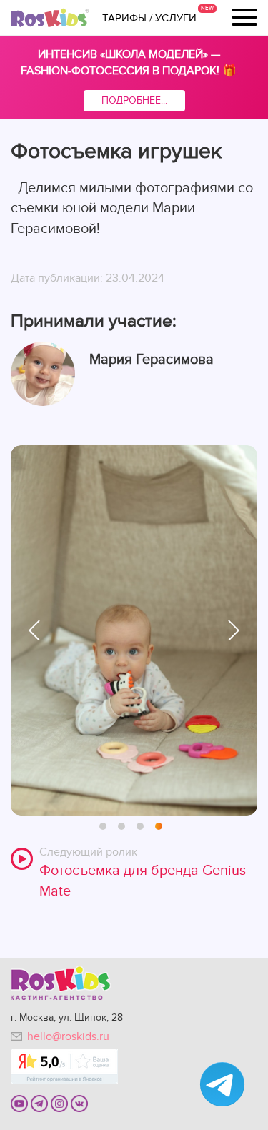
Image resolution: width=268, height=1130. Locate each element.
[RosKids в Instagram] (59, 1103)
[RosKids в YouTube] (19, 1103)
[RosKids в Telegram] (39, 1103)
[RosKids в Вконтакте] (79, 1103)
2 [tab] (122, 827)
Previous (34, 630)
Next (233, 630)
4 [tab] (159, 827)
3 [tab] (141, 827)
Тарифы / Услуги (149, 17)
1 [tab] (103, 827)
